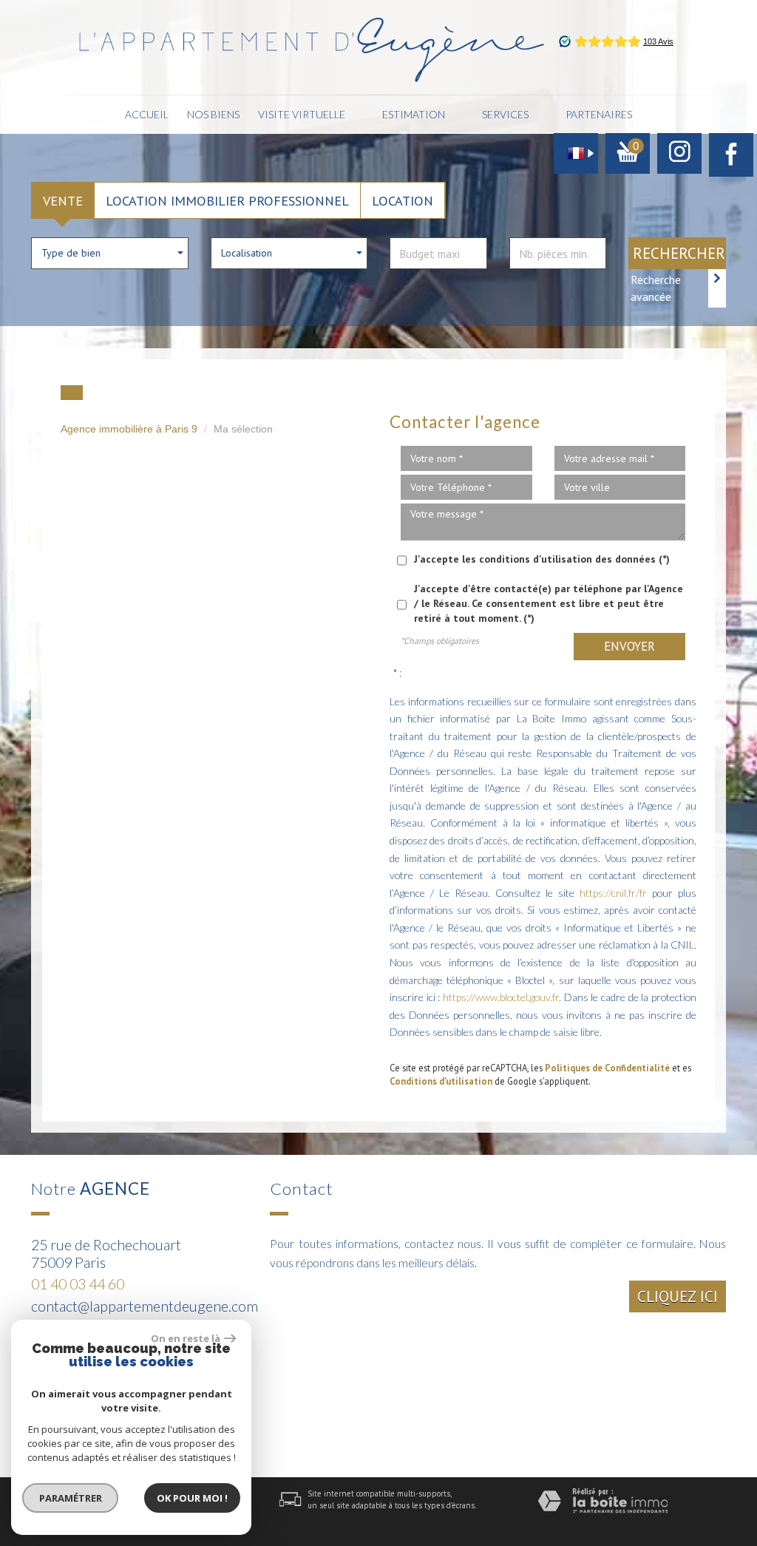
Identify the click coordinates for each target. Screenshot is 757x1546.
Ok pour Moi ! (192, 1498)
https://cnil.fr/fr (613, 892)
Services (505, 114)
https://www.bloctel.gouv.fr (501, 997)
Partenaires (599, 114)
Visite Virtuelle (301, 114)
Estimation (413, 114)
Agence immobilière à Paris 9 (129, 429)
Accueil (147, 114)
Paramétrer (70, 1498)
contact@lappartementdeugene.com (144, 1306)
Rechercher (679, 253)
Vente (63, 200)
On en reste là (185, 1338)
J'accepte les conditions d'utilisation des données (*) (542, 559)
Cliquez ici (677, 1296)
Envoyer (629, 646)
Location (402, 200)
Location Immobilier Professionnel (227, 200)
